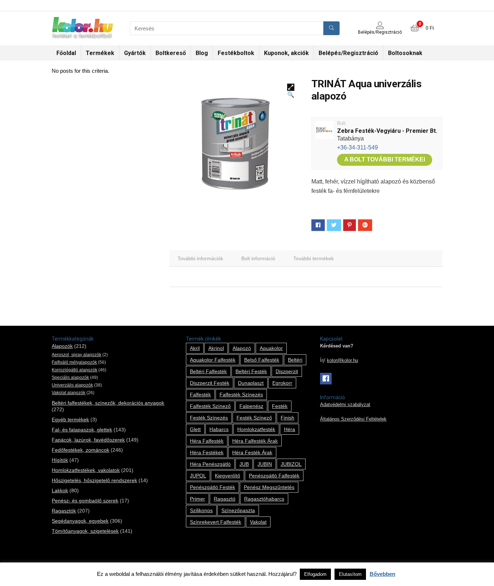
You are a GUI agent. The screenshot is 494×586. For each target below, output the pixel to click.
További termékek (313, 258)
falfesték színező (210, 406)
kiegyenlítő (227, 476)
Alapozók (62, 346)
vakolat (258, 522)
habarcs (219, 429)
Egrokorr (282, 383)
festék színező (254, 418)
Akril (195, 348)
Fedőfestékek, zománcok (80, 450)
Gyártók (135, 53)
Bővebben (382, 574)
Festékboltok (236, 53)
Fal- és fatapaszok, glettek (82, 430)
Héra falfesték (206, 441)
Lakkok (60, 490)
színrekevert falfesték (215, 522)
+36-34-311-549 (357, 147)
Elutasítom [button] (350, 574)
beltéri (295, 360)
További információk (200, 258)
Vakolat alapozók (68, 392)
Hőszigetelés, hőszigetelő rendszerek (94, 480)
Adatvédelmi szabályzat (345, 404)
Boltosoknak (405, 53)
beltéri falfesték (208, 371)
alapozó (242, 348)
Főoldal (66, 53)
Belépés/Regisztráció (348, 53)
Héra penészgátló (210, 464)
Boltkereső (171, 53)
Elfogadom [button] (315, 574)
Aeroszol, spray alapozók (76, 354)
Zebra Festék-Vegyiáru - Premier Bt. (387, 130)
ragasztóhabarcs (264, 499)
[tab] (200, 258)
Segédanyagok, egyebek (80, 521)
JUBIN (264, 464)
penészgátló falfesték (274, 476)
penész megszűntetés (269, 487)
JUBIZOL (291, 464)
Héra (289, 429)
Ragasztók (64, 511)
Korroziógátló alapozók (74, 369)
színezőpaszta (238, 510)
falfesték (200, 394)
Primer (197, 499)
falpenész (251, 406)
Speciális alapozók (70, 377)
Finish (287, 418)
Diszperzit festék (209, 383)
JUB (244, 464)
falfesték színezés (241, 394)
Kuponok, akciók (286, 53)
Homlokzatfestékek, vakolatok (86, 470)
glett (195, 429)
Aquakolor (271, 348)
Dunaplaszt (251, 383)
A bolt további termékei (384, 159)
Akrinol (216, 348)
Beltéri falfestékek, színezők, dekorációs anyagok (108, 403)
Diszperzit (287, 371)
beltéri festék (251, 371)
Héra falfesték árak (255, 441)
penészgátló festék (212, 487)
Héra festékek (206, 452)
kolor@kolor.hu (342, 360)
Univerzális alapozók (72, 385)
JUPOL (198, 476)
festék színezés (209, 418)
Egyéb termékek (70, 419)
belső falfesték (261, 360)
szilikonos (201, 510)
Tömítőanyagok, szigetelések (85, 531)
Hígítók (60, 460)
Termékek (100, 53)
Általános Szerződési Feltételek (353, 419)
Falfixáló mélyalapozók (74, 362)
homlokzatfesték (256, 429)
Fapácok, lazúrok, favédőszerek (88, 440)
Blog (202, 53)
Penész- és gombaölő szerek (85, 500)
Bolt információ (258, 258)
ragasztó (224, 499)
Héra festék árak (252, 452)
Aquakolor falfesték (212, 360)
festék (280, 406)
